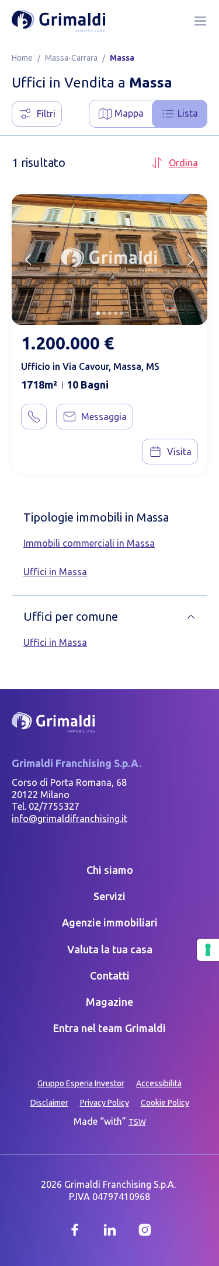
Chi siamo (109, 870)
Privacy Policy (104, 1102)
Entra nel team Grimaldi (109, 1028)
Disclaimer (49, 1102)
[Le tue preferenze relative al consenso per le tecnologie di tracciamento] (208, 950)
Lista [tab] (188, 113)
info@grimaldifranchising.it (69, 818)
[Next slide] (191, 260)
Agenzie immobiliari (110, 922)
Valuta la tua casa (109, 949)
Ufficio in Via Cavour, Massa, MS (90, 366)
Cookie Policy (165, 1102)
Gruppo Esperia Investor (80, 1083)
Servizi (109, 896)
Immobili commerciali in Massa (89, 543)
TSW (137, 1122)
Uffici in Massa (55, 571)
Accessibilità (159, 1083)
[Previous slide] (28, 260)
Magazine (109, 1002)
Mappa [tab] (129, 113)
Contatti (110, 975)
